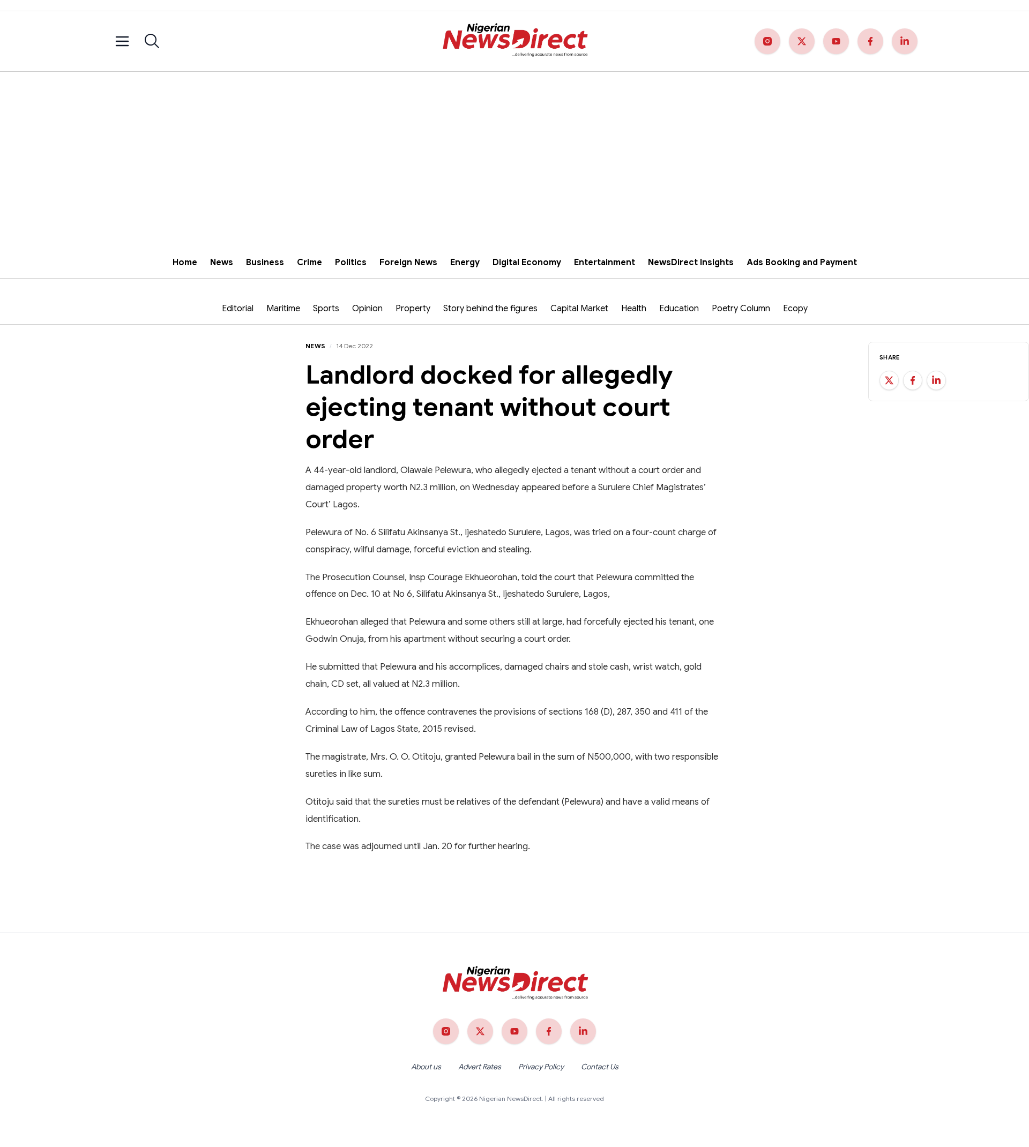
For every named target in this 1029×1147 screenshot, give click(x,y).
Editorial (237, 308)
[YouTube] (836, 41)
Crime (309, 262)
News (221, 262)
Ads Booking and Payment (802, 262)
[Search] (152, 41)
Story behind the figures (490, 308)
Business (265, 262)
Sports (326, 308)
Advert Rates (479, 1066)
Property (413, 308)
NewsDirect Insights (691, 262)
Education (679, 308)
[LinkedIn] (905, 41)
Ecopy (795, 308)
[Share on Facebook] (912, 380)
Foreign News (408, 262)
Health (633, 308)
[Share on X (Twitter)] (889, 380)
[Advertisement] (514, 152)
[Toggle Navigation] (122, 41)
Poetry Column (741, 308)
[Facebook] (870, 41)
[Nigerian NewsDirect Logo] (514, 41)
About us (426, 1066)
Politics (351, 262)
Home (185, 262)
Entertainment (604, 262)
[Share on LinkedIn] (936, 380)
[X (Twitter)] (802, 41)
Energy (465, 262)
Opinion (367, 308)
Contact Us (599, 1066)
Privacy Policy (541, 1066)
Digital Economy (527, 262)
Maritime (283, 308)
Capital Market (579, 308)
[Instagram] (767, 41)
